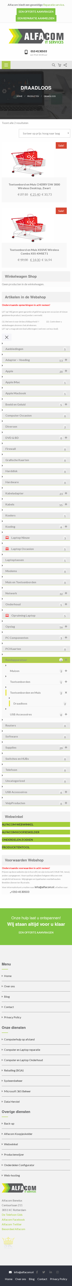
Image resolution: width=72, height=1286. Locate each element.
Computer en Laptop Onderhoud (23, 1060)
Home (19, 96)
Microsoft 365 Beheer (17, 1091)
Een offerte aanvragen (36, 932)
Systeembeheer (13, 1080)
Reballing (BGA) (14, 1070)
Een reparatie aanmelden (36, 18)
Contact (9, 1007)
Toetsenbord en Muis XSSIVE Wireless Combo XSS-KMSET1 (34, 251)
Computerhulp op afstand (19, 1039)
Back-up (9, 1123)
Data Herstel (12, 1101)
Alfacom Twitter (12, 1224)
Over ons (9, 986)
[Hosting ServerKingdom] (8, 1242)
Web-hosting (12, 1175)
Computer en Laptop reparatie (22, 1049)
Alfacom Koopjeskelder (18, 1133)
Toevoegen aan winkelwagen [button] (43, 177)
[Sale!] (28, 159)
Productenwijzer (14, 1154)
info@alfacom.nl (44, 887)
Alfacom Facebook (13, 1219)
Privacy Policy (12, 1017)
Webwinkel (11, 1144)
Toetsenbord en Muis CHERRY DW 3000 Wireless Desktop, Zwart (34, 186)
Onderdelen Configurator (19, 1165)
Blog (7, 996)
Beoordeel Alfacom (13, 1229)
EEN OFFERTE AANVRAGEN (36, 11)
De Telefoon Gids (12, 1214)
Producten (33, 96)
